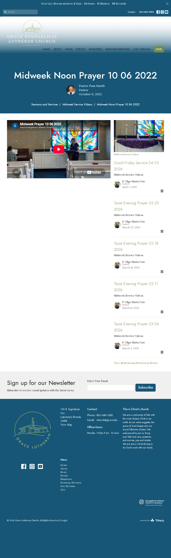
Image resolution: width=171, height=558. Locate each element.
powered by (150, 523)
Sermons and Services (44, 104)
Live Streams (141, 49)
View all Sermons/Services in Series (135, 363)
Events (80, 49)
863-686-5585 (146, 12)
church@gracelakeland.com (107, 420)
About (57, 49)
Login (64, 520)
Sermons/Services (117, 49)
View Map (66, 424)
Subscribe (145, 387)
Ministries (95, 49)
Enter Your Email (97, 381)
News (68, 49)
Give (159, 49)
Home (46, 49)
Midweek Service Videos (77, 104)
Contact (131, 12)
